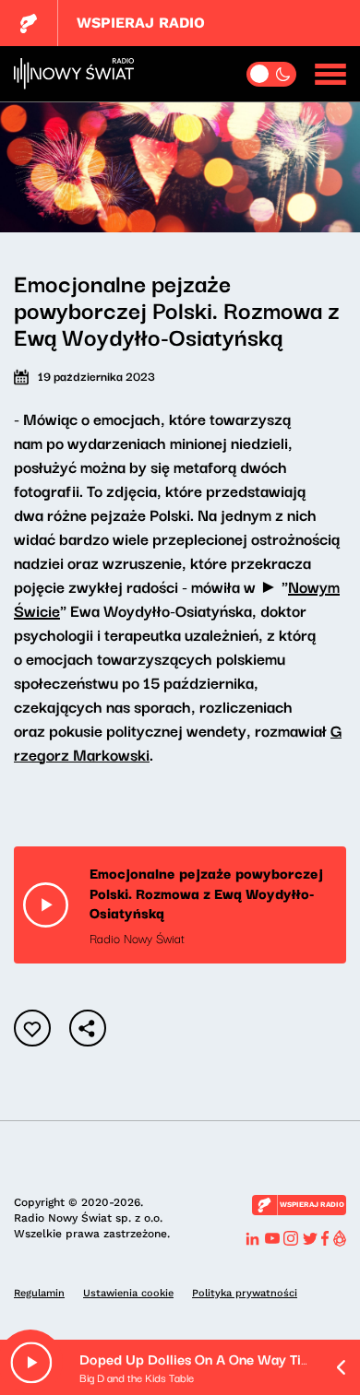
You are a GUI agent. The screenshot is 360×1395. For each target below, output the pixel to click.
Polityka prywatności (244, 1293)
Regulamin (39, 1293)
